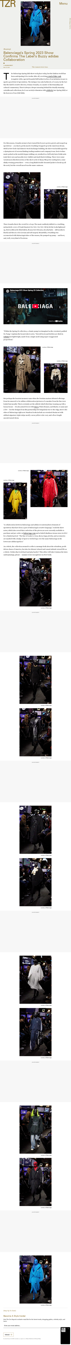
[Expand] (62, 1329)
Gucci (36, 407)
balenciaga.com (29, 533)
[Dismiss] (68, 1329)
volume (6, 337)
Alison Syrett (9, 65)
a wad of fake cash (54, 76)
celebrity (49, 90)
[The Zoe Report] (7, 3)
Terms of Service (29, 1338)
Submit (7, 1335)
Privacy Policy (38, 1338)
